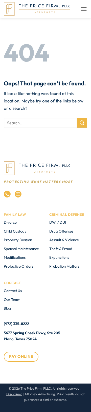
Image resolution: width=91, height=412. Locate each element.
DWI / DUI (57, 222)
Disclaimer (14, 394)
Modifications (15, 257)
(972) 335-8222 (16, 323)
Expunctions (59, 257)
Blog (7, 308)
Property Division (18, 239)
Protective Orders (18, 266)
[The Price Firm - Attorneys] (37, 9)
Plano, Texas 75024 (20, 339)
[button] (84, 9)
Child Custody (15, 231)
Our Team (12, 299)
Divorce (10, 222)
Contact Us (13, 290)
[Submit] (82, 123)
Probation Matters (64, 266)
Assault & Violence (64, 239)
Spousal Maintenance (21, 248)
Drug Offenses (61, 231)
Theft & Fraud (60, 248)
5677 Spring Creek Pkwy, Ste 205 (32, 332)
